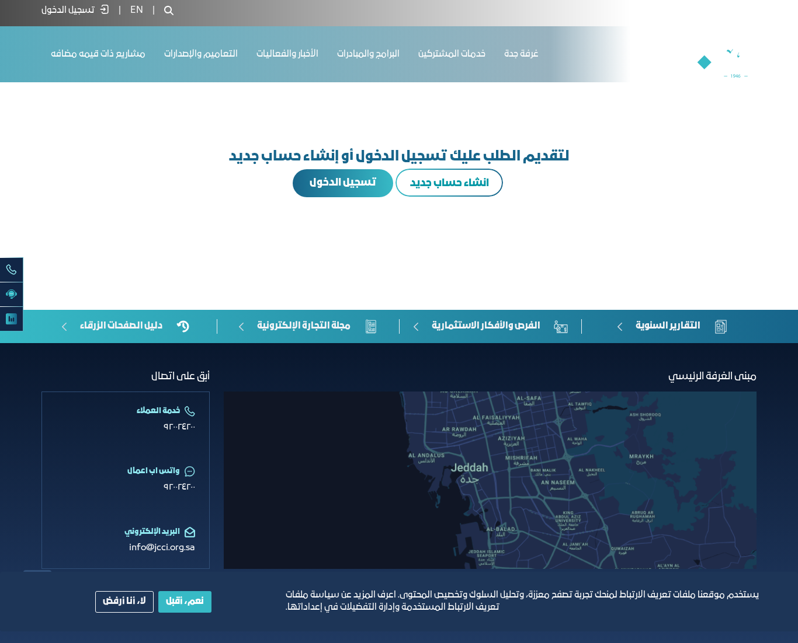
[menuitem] (136, 10)
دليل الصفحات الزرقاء (121, 326)
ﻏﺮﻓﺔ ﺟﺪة (521, 54)
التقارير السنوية (668, 326)
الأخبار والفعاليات (287, 54)
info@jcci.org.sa (162, 548)
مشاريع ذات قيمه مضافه (98, 54)
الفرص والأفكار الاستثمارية (486, 326)
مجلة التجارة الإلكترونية (304, 326)
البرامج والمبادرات (368, 54)
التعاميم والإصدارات (201, 54)
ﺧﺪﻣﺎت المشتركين (451, 54)
